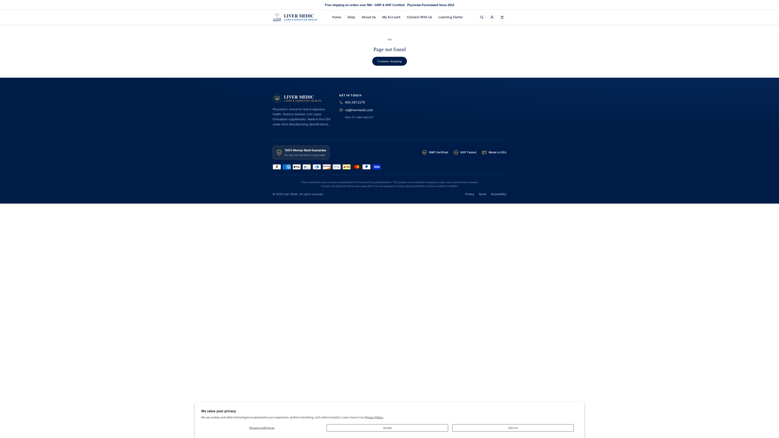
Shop (351, 17)
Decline (513, 428)
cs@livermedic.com (359, 110)
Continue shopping (390, 61)
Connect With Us (419, 17)
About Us (369, 17)
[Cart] (502, 17)
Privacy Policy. (374, 417)
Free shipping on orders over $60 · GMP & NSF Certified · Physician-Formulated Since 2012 (389, 5)
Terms (482, 194)
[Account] (492, 17)
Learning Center (451, 17)
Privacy (469, 194)
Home (336, 17)
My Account (391, 17)
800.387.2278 (355, 102)
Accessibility (498, 194)
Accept (387, 428)
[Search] (482, 17)
